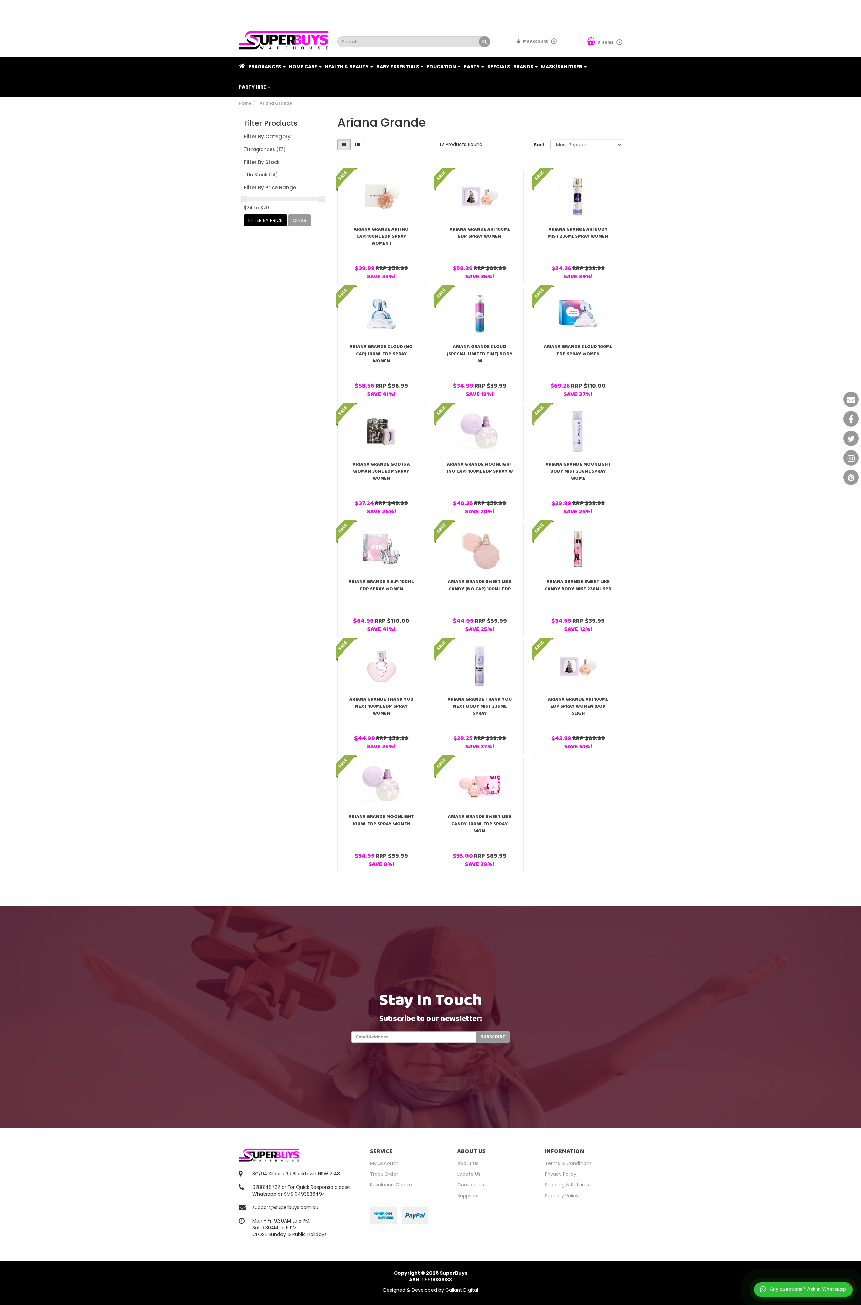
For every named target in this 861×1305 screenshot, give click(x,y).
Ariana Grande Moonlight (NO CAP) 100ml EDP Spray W (480, 467)
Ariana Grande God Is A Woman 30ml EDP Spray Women (381, 471)
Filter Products (271, 123)
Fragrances (265, 66)
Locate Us (468, 1174)
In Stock (263, 174)
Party (472, 66)
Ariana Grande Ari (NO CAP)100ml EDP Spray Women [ (381, 236)
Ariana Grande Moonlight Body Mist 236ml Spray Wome (578, 471)
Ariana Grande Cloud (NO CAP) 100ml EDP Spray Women (381, 354)
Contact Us (470, 1184)
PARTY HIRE (253, 86)
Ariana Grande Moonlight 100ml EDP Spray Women (381, 820)
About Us (467, 1163)
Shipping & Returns (567, 1184)
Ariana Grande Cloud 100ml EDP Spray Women (578, 350)
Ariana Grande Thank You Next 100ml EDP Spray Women (381, 706)
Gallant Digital (461, 1289)
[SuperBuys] (284, 38)
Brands (523, 66)
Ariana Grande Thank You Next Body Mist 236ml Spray (480, 706)
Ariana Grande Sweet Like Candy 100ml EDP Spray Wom (479, 824)
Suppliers (467, 1195)
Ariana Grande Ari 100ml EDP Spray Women (480, 232)
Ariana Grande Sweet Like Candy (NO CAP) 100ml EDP (479, 585)
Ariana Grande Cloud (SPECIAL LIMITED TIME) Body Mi (480, 354)
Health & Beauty (347, 66)
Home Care (303, 66)
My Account (384, 1163)
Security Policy (562, 1195)
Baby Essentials (398, 66)
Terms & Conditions (568, 1163)
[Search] (484, 41)
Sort (539, 144)
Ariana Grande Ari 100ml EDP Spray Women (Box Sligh (578, 706)
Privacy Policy (560, 1174)
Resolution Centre (391, 1184)
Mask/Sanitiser (562, 66)
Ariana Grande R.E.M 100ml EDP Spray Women (381, 585)
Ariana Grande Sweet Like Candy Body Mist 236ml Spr (578, 585)
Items (605, 42)
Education (442, 66)
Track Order (384, 1174)
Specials (498, 66)
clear (299, 220)
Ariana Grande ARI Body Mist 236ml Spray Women (578, 232)
